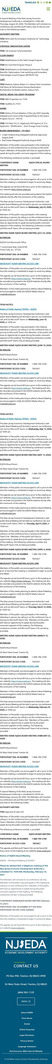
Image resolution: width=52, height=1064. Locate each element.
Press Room (27, 1018)
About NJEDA (27, 1012)
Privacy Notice (27, 1041)
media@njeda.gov (8, 294)
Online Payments (27, 1029)
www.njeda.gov (17, 928)
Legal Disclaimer (27, 1035)
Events (27, 1024)
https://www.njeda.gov (21, 581)
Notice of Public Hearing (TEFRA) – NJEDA (18, 309)
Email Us (26, 1001)
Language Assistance (27, 1046)
